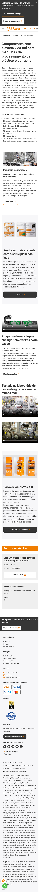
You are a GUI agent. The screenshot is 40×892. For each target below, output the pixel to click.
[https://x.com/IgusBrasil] (21, 746)
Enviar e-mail (18, 575)
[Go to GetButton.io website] (5, 890)
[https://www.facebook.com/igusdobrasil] (4, 746)
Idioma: (12, 751)
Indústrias (15, 35)
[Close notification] (36, 2)
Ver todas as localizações (13, 14)
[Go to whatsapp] (4, 885)
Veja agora (19, 294)
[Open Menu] (3, 28)
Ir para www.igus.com (11, 21)
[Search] (25, 28)
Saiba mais (9, 202)
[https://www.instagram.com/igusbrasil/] (8, 746)
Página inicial (6, 35)
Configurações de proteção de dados (15, 771)
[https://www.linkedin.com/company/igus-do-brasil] (12, 746)
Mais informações (10, 374)
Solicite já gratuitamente (19, 529)
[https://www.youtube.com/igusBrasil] (17, 746)
